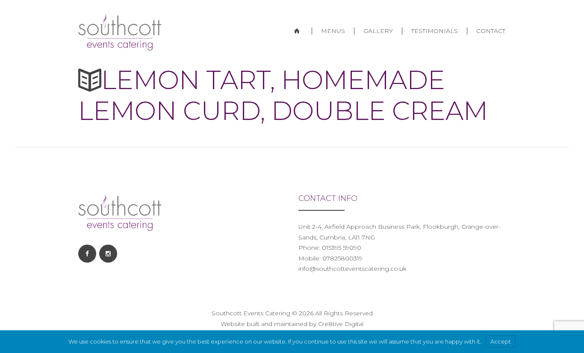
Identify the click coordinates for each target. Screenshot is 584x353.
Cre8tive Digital (340, 324)
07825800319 (342, 258)
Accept (500, 341)
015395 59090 (340, 247)
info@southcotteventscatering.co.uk (352, 268)
